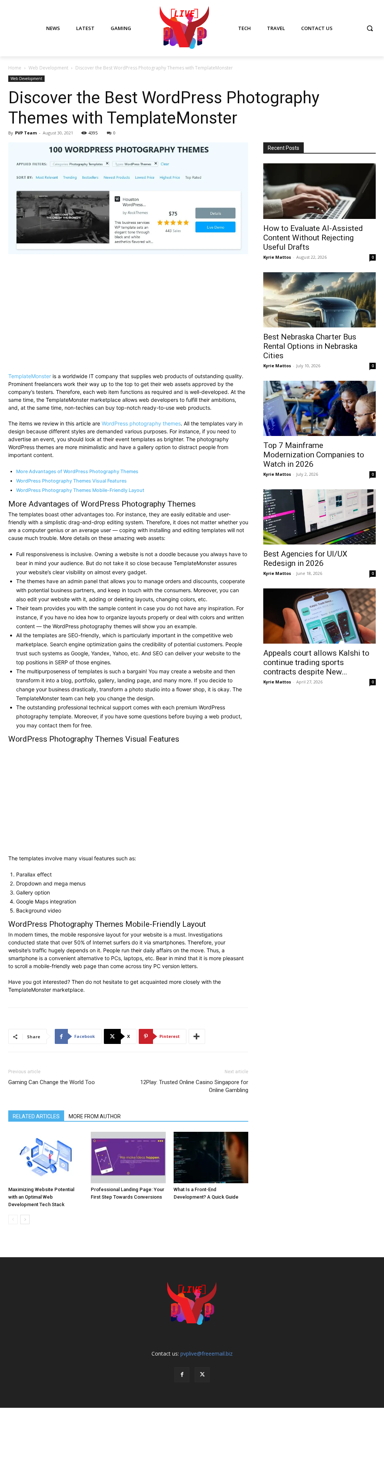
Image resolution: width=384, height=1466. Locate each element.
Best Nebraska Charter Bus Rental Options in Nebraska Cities (310, 346)
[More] (197, 1036)
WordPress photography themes (141, 423)
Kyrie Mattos (277, 257)
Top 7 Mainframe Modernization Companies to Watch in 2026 (313, 455)
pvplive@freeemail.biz (206, 1353)
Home (14, 68)
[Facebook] (181, 1374)
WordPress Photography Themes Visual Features (71, 481)
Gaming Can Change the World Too (51, 1082)
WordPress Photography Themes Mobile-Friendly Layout (80, 490)
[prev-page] (13, 1219)
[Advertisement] (128, 316)
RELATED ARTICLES (36, 1116)
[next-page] (25, 1219)
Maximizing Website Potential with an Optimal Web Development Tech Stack (41, 1197)
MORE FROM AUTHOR (95, 1116)
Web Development (48, 68)
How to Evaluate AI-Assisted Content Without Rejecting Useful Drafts (313, 238)
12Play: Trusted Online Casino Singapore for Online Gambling (194, 1086)
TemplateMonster (29, 376)
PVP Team (26, 133)
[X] (202, 1374)
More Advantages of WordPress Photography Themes (77, 471)
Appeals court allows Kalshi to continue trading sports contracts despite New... (316, 662)
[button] (369, 28)
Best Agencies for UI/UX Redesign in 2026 (305, 558)
